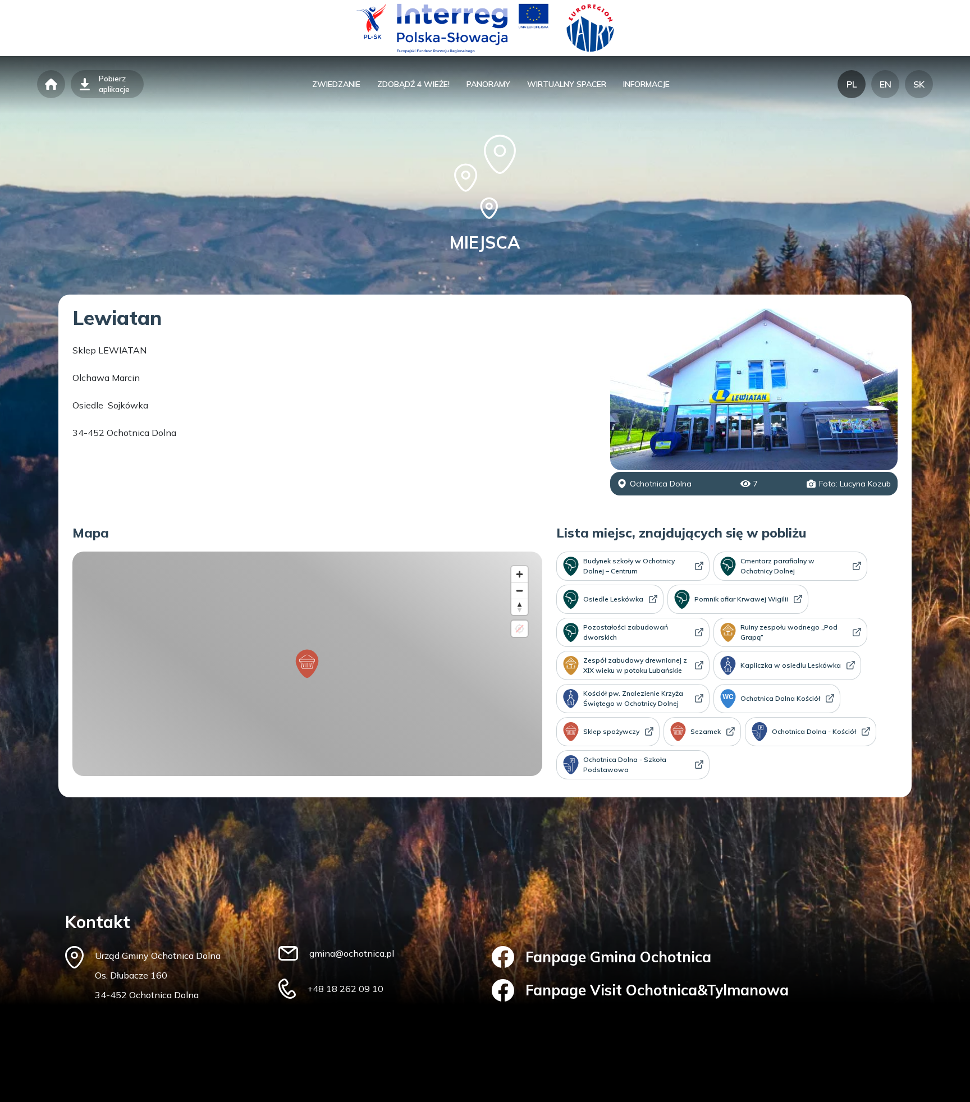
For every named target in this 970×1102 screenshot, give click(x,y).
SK (919, 84)
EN (885, 84)
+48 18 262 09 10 (345, 988)
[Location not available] (519, 629)
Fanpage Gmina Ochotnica (618, 957)
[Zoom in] (519, 574)
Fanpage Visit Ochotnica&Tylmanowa (657, 990)
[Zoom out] (519, 590)
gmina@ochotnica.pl (351, 953)
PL (852, 84)
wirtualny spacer (566, 84)
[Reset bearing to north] (519, 607)
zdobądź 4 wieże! (413, 84)
